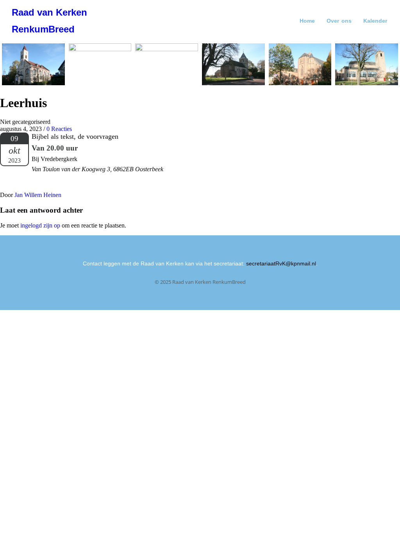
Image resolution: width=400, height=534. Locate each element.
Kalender (375, 21)
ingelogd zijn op (40, 225)
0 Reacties (59, 128)
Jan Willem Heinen (37, 195)
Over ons (339, 21)
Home (307, 21)
